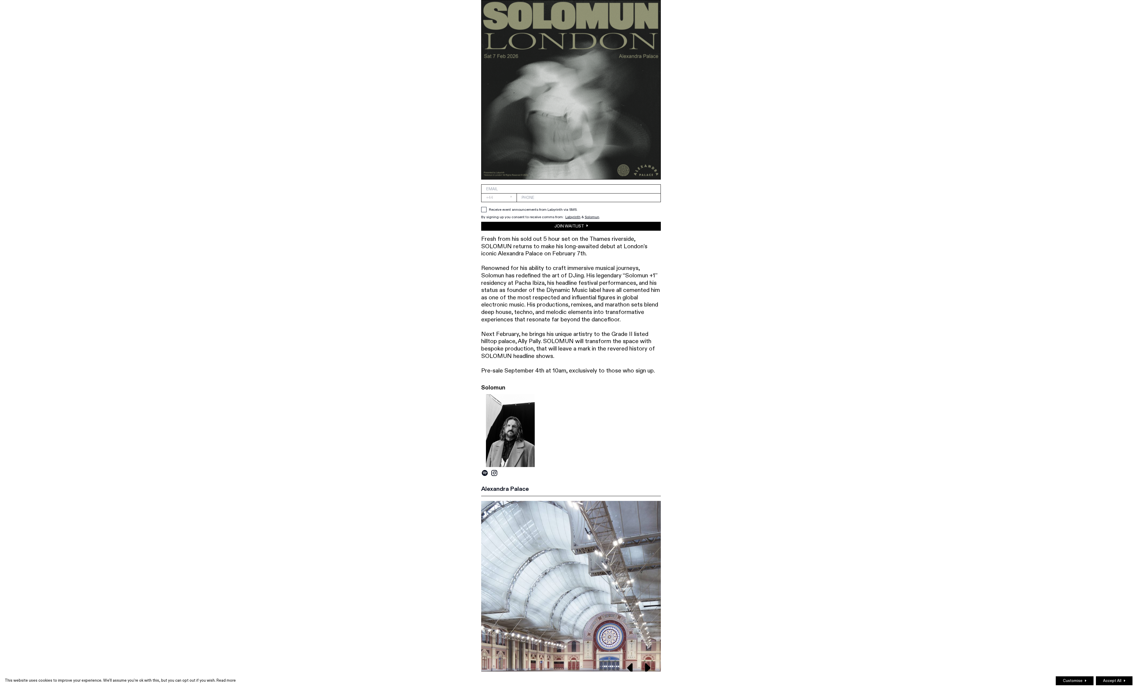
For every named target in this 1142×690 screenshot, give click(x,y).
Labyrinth (573, 217)
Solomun (592, 217)
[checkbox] (484, 209)
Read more (226, 680)
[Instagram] (494, 473)
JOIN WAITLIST (569, 226)
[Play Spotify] (484, 473)
